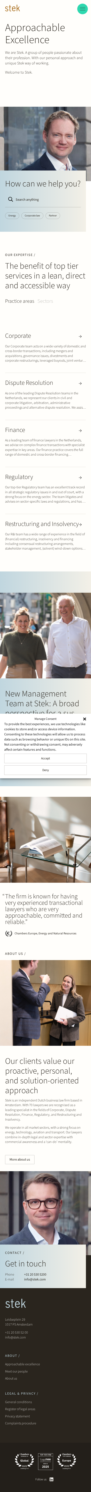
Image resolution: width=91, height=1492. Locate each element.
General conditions (18, 1402)
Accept (45, 758)
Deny (45, 770)
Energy (12, 215)
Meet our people (16, 1371)
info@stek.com (35, 1279)
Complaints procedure (20, 1423)
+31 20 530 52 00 (16, 1332)
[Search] (10, 199)
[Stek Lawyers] (12, 8)
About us (11, 1378)
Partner (53, 215)
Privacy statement (17, 1416)
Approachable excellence (22, 1364)
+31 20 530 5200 (35, 1274)
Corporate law (32, 215)
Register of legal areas (20, 1409)
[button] (85, 719)
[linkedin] (51, 1479)
